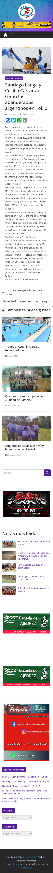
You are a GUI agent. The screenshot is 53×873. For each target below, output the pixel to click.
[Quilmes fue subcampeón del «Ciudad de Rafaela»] (26, 368)
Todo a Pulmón (27, 114)
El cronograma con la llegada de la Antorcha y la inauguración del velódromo (34, 556)
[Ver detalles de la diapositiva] (26, 25)
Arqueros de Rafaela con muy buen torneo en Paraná (24, 447)
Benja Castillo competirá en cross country (25, 301)
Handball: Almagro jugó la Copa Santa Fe (21, 786)
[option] (26, 504)
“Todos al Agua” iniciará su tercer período (22, 348)
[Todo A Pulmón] (5, 35)
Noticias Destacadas (13, 78)
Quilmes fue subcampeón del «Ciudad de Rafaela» (24, 398)
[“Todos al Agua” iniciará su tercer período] (26, 318)
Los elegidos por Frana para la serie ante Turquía (25, 781)
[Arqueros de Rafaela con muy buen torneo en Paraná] (26, 417)
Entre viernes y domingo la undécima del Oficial (25, 776)
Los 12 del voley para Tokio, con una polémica (25, 292)
